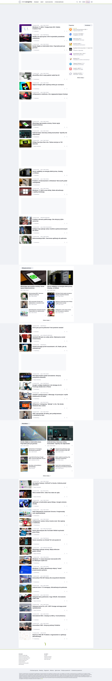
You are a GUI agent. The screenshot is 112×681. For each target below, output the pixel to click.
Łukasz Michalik (32, 468)
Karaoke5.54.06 (76, 43)
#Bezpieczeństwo (26, 268)
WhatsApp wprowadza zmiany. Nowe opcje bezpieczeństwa (46, 124)
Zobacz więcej (46, 320)
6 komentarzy (36, 79)
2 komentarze (36, 50)
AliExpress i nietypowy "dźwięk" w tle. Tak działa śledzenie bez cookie (48, 404)
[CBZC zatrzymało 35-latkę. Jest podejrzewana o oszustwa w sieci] (24, 304)
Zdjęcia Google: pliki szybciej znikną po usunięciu (48, 84)
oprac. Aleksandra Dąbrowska (46, 335)
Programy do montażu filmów (23, 659)
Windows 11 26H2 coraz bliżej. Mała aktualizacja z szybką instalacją (47, 191)
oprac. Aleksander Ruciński (34, 460)
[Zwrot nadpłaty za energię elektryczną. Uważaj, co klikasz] (25, 173)
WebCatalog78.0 (77, 38)
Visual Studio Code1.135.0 (79, 53)
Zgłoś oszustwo (49, 2)
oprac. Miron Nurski (44, 392)
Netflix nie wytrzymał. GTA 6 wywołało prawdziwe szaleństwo (48, 37)
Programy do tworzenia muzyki (24, 656)
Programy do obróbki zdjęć (23, 655)
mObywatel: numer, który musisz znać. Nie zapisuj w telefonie (63, 310)
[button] (92, 2)
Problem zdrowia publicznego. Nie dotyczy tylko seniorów (48, 220)
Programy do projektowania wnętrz (24, 657)
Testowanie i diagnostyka (78, 50)
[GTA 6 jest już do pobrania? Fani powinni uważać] (25, 329)
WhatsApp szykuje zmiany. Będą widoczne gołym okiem (45, 550)
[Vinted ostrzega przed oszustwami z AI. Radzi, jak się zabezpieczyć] (25, 348)
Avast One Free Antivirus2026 (80, 29)
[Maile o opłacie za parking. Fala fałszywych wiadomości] (50, 460)
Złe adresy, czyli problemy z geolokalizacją (35, 466)
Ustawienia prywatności (76, 670)
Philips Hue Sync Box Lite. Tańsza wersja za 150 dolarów (47, 143)
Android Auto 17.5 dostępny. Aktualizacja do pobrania (35, 449)
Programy (36, 2)
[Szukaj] (77, 2)
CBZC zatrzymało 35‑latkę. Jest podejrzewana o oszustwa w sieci (46, 414)
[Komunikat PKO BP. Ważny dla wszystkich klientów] (25, 579)
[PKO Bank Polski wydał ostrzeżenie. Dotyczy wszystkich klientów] (50, 296)
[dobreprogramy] (28, 1)
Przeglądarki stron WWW (78, 35)
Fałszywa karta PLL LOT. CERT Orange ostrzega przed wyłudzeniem (49, 607)
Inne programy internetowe (78, 40)
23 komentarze (37, 629)
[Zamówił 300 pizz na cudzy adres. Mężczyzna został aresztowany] (25, 338)
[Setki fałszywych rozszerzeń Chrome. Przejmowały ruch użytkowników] (24, 312)
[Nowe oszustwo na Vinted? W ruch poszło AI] (25, 541)
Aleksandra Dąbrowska (45, 217)
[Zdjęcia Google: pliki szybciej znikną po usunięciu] (25, 86)
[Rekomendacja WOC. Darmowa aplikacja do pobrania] (25, 240)
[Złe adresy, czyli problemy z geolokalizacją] (24, 468)
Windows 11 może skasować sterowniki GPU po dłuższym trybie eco (46, 559)
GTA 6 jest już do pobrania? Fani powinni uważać (47, 327)
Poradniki (45, 655)
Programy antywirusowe (78, 30)
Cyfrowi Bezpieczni (59, 2)
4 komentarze (36, 136)
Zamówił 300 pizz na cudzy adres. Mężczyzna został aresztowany (48, 337)
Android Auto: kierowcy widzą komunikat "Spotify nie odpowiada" (49, 133)
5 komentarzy (36, 88)
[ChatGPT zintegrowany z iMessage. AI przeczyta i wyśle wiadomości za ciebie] (25, 396)
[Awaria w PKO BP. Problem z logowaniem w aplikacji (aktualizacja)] (25, 636)
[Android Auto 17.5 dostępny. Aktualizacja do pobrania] (24, 451)
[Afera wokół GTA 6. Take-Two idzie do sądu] (25, 494)
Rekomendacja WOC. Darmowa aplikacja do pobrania (49, 238)
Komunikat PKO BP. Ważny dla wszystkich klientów (48, 578)
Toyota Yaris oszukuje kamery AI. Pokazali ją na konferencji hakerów (63, 466)
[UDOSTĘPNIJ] (67, 31)
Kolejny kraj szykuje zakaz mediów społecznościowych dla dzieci (49, 229)
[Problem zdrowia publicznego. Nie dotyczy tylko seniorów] (25, 221)
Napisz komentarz (37, 146)
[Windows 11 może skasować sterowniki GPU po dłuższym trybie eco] (25, 560)
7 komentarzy (36, 350)
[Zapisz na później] (64, 31)
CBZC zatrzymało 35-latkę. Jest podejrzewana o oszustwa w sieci (36, 302)
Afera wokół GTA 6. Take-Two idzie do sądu (46, 492)
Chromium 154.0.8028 (78, 34)
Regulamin (46, 670)
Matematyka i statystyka (78, 74)
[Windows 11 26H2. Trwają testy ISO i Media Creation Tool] (25, 28)
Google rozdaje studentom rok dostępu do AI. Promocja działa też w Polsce (47, 386)
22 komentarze (37, 184)
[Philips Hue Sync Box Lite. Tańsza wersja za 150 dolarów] (25, 143)
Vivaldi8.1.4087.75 (77, 68)
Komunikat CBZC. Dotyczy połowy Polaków (46, 625)
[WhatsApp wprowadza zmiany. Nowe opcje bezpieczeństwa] (25, 124)
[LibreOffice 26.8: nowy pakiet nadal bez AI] (25, 76)
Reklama (52, 670)
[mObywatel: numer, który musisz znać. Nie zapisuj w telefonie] (50, 312)
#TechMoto (25, 423)
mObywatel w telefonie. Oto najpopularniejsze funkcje (50, 94)
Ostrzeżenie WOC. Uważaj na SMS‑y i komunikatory (48, 616)
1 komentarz (36, 31)
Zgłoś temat (57, 670)
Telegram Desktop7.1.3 (78, 63)
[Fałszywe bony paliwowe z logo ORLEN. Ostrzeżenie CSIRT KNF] (50, 451)
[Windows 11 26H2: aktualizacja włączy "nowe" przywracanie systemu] (25, 570)
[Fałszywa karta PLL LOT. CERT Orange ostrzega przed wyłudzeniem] (25, 608)
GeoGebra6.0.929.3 (77, 73)
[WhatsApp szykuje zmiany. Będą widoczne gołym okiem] (25, 551)
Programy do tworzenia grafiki (23, 663)
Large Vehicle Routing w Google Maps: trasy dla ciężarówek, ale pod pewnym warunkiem (37, 457)
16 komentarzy (37, 525)
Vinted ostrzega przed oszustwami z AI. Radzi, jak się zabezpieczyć (49, 347)
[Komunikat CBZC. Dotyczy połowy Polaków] (25, 626)
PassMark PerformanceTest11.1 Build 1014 (82, 48)
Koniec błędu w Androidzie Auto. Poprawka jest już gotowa (48, 46)
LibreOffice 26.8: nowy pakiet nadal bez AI (45, 75)
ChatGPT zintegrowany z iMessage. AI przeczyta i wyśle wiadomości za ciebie (50, 395)
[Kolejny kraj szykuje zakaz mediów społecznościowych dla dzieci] (25, 230)
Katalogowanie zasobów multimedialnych (81, 59)
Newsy (42, 2)
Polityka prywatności (65, 670)
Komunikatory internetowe (78, 64)
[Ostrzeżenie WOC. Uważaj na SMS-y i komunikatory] (25, 617)
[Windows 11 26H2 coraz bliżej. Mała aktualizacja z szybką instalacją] (25, 191)
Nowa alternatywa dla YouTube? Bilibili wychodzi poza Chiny (48, 531)
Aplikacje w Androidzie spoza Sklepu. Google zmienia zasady (64, 302)
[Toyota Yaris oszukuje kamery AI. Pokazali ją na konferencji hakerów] (50, 468)
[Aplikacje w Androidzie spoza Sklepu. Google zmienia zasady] (50, 304)
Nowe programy (21, 664)
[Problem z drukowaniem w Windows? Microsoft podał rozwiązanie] (25, 182)
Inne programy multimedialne (79, 44)
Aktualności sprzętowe (47, 656)
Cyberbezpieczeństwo (47, 657)
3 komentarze (36, 40)
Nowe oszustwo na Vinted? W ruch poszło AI (46, 540)
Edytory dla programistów (78, 54)
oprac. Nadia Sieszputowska (46, 227)
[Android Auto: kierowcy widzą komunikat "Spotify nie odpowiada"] (25, 134)
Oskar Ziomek (43, 632)
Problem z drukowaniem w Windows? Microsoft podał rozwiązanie (49, 181)
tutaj (42, 678)
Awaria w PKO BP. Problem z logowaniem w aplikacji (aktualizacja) (49, 635)
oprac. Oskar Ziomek (45, 25)
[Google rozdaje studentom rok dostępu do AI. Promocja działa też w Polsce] (25, 386)
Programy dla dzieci (22, 661)
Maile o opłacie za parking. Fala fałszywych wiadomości (62, 457)
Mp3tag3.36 (76, 58)
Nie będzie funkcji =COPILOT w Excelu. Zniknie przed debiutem (49, 484)
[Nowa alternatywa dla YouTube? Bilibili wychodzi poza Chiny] (25, 532)
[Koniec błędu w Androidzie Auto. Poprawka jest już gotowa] (25, 47)
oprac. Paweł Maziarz (45, 34)
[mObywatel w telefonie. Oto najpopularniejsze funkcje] (25, 95)
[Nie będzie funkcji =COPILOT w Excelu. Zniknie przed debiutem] (25, 484)
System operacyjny (47, 659)
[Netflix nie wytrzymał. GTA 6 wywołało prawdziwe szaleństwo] (25, 38)
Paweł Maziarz (43, 325)
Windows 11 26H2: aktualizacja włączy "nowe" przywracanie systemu (47, 569)
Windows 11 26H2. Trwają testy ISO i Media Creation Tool (46, 28)
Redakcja (41, 670)
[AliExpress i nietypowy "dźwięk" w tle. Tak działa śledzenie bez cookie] (25, 405)
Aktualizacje (87, 25)
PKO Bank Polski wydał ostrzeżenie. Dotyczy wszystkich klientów (63, 294)
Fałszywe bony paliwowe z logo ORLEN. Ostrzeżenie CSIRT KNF (62, 449)
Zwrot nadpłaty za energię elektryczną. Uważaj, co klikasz (47, 172)
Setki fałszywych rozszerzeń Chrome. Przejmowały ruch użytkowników (37, 310)
